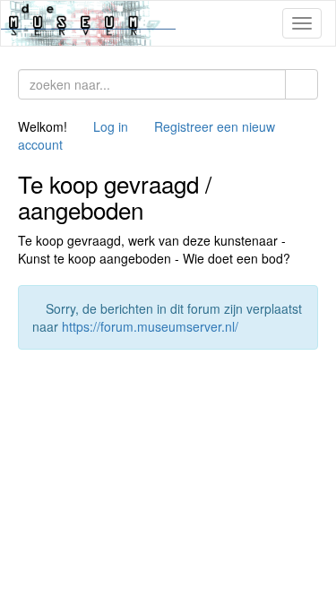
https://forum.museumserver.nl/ (150, 326)
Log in (110, 126)
